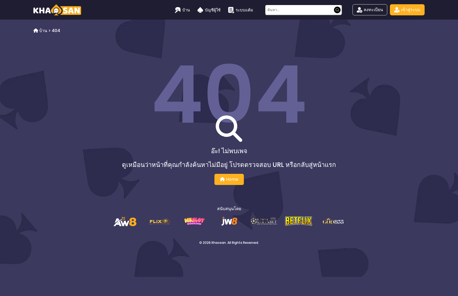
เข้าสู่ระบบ (410, 10)
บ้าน (186, 10)
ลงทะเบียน (373, 10)
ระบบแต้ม (244, 10)
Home (231, 179)
